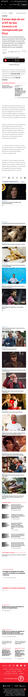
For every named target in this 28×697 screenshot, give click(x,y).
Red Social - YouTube (21, 665)
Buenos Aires (18, 669)
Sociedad (11, 13)
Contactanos (4, 665)
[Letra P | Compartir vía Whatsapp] (9, 178)
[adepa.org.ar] (16, 686)
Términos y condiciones (10, 695)
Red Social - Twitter (10, 665)
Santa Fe (8, 671)
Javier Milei (12, 1)
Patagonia (15, 673)
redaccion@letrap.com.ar (19, 693)
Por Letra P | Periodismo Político (5, 51)
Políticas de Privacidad (20, 695)
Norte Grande (7, 673)
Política (5, 669)
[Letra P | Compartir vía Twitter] (13, 178)
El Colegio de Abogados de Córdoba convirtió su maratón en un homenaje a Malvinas (14, 573)
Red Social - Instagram (17, 665)
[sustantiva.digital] (22, 686)
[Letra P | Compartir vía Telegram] (21, 178)
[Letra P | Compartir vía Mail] (25, 178)
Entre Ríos (13, 671)
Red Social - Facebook (13, 665)
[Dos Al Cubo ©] (6, 686)
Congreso (21, 673)
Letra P (5, 13)
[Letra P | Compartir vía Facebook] (17, 178)
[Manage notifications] (25, 689)
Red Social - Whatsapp (25, 665)
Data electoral (13, 8)
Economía (11, 669)
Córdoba (19, 671)
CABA (23, 669)
